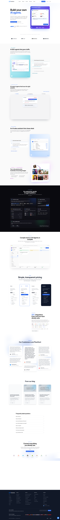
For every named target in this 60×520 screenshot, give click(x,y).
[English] (30, 514)
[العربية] (25, 514)
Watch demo (11, 178)
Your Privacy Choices (47, 505)
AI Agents (10, 497)
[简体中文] (50, 514)
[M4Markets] (34, 39)
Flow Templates (18, 498)
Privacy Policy (44, 498)
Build (37, 27)
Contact (44, 495)
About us (44, 494)
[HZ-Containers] (46, 39)
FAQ (34, 498)
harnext (10, 503)
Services (27, 1)
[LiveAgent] (23, 39)
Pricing (34, 1)
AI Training (26, 498)
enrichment (18, 146)
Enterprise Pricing (46, 294)
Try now (14, 294)
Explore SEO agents (34, 73)
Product (20, 1)
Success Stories (36, 501)
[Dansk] (28, 514)
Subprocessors (45, 501)
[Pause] (11, 76)
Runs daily (40, 27)
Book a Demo (43, 1)
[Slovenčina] (45, 514)
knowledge (17, 90)
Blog (34, 495)
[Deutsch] (29, 514)
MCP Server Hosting (27, 495)
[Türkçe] (48, 514)
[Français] (34, 514)
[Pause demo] (31, 27)
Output (43, 27)
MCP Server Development (28, 494)
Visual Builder (17, 501)
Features (23, 1)
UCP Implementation (27, 504)
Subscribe (49, 510)
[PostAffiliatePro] (14, 39)
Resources (30, 1)
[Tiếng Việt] (49, 514)
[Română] (44, 514)
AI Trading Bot (10, 500)
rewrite (43, 18)
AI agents (17, 17)
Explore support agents (46, 91)
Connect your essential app (29, 451)
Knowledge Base (36, 494)
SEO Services (26, 501)
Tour (9, 494)
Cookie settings (45, 504)
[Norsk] (40, 514)
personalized (28, 130)
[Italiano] (35, 514)
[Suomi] (33, 514)
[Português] (43, 514)
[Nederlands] (39, 514)
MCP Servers (17, 494)
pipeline (22, 131)
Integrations (17, 495)
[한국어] (38, 514)
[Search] (40, 1)
